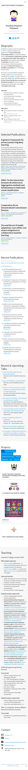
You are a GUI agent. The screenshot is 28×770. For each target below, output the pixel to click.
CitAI (15, 76)
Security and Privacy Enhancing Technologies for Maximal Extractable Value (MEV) (13, 476)
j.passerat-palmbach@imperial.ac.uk (15, 742)
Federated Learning (7, 454)
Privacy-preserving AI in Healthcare (14, 426)
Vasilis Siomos (8, 569)
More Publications (6, 266)
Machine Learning (10, 451)
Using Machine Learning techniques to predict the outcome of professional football (15, 652)
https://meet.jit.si (9, 745)
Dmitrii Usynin (8, 563)
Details (3, 173)
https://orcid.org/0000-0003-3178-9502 (12, 263)
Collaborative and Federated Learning (13, 493)
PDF (7, 173)
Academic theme (11, 765)
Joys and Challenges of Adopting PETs (15, 381)
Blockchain (5, 459)
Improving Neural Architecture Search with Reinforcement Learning (15, 641)
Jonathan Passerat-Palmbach (12, 5)
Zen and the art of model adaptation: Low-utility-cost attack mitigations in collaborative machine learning (13, 230)
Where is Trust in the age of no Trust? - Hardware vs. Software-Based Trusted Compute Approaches (15, 389)
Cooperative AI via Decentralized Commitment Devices (14, 207)
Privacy (18, 456)
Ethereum (16, 459)
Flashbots (4, 50)
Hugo (17, 765)
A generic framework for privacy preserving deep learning (12, 142)
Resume (7, 738)
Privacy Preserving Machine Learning (12, 536)
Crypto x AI (5, 519)
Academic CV (8, 735)
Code (10, 173)
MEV (11, 459)
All (2, 451)
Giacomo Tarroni (12, 571)
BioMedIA (14, 74)
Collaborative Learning (8, 456)
